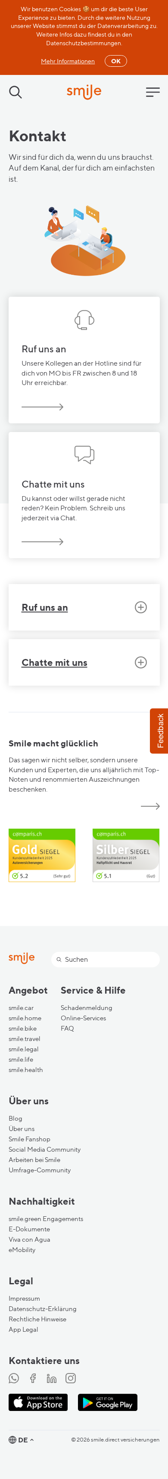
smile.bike (23, 1028)
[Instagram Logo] (70, 1379)
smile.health (26, 1070)
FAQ (67, 1028)
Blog (15, 1118)
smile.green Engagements (46, 1219)
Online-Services (83, 1018)
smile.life (21, 1059)
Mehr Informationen (68, 61)
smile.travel (24, 1039)
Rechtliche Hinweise (37, 1319)
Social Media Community (45, 1149)
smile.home (25, 1018)
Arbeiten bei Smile (34, 1160)
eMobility (22, 1250)
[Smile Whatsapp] (14, 1379)
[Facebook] (33, 1379)
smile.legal (24, 1049)
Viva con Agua (29, 1239)
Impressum (24, 1298)
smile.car (21, 1008)
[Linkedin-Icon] (52, 1379)
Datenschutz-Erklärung (43, 1309)
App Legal (23, 1329)
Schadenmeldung (86, 1008)
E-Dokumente (29, 1229)
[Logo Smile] (84, 93)
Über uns (21, 1129)
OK (116, 61)
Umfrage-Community (40, 1170)
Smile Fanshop (29, 1139)
